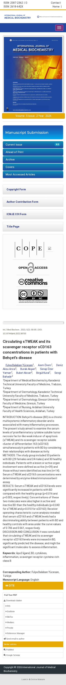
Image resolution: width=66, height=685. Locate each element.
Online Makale (38, 679)
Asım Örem (44, 365)
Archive (10, 159)
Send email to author (15, 639)
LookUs (24, 679)
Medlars (10, 622)
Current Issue (32, 144)
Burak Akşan (27, 369)
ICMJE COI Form (16, 214)
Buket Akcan (23, 372)
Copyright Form (16, 189)
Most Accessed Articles (20, 174)
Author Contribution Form (22, 201)
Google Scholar (13, 655)
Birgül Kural (42, 372)
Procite (9, 628)
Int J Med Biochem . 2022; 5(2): (17, 330)
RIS (8, 606)
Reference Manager (15, 633)
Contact (56, 2)
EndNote (10, 611)
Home (57, 6)
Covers (10, 167)
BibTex (9, 617)
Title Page (13, 226)
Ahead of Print (14, 152)
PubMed (10, 650)
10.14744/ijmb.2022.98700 (14, 333)
